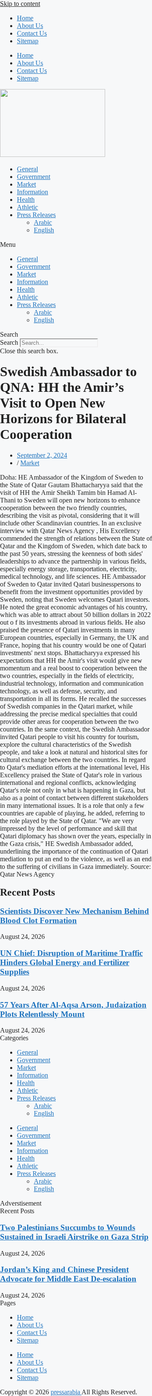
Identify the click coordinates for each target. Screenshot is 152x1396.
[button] (76, 244)
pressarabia (66, 1392)
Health (26, 199)
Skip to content (20, 3)
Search (9, 342)
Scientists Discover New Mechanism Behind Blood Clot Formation (74, 916)
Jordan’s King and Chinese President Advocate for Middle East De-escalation (68, 1274)
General (27, 169)
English (44, 230)
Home (25, 18)
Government (33, 176)
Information (32, 191)
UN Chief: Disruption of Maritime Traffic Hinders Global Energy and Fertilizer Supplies (71, 962)
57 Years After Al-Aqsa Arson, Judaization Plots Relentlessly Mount (73, 1009)
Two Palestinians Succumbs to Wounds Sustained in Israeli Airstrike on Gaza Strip (74, 1232)
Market (26, 184)
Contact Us (32, 33)
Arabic (43, 222)
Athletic (27, 207)
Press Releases (36, 214)
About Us (30, 25)
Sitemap (27, 41)
